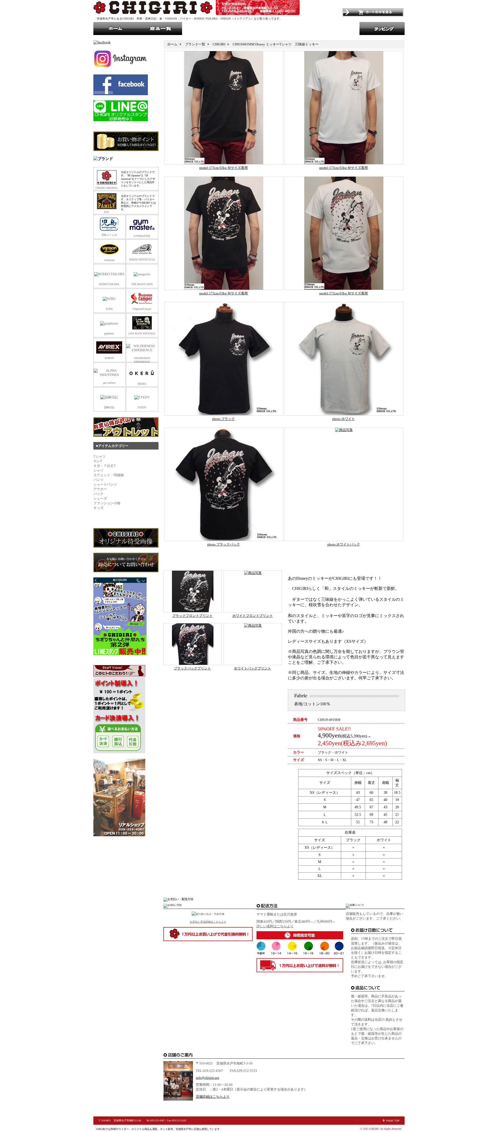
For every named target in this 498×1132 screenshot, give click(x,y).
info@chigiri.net (207, 1078)
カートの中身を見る (373, 12)
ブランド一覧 (195, 44)
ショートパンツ (110, 484)
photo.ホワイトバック (343, 544)
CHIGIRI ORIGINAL (106, 188)
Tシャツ (99, 456)
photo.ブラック (223, 419)
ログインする (324, 12)
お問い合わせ (248, 28)
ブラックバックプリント (192, 668)
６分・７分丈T (106, 466)
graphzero (109, 333)
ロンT (106, 461)
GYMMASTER (142, 235)
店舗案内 (204, 28)
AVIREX (109, 358)
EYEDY (142, 407)
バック (100, 494)
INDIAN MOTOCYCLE (142, 259)
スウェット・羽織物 (108, 475)
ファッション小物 (106, 503)
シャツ (118, 470)
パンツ (107, 480)
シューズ (117, 498)
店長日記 (337, 28)
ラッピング (382, 28)
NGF (106, 212)
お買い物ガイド (293, 28)
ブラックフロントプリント (192, 616)
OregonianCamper (142, 308)
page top (391, 1120)
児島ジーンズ (109, 234)
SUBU (109, 308)
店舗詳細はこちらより (213, 1097)
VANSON (109, 260)
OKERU (141, 383)
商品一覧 (160, 28)
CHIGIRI (153, 7)
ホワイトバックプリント (252, 668)
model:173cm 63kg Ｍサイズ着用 (223, 168)
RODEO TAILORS (109, 284)
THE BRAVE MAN (142, 284)
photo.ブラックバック (223, 544)
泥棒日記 (109, 407)
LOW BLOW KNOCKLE (141, 333)
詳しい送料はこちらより (275, 926)
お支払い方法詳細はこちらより (208, 921)
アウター (117, 489)
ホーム (115, 28)
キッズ (117, 508)
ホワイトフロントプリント (252, 616)
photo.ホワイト (343, 419)
